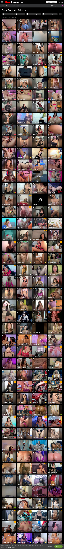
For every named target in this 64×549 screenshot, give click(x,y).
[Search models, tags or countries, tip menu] (62, 5)
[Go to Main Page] (12, 2)
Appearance (8, 14)
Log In (60, 2)
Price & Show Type (33, 14)
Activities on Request (50, 14)
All (60, 14)
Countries (20, 14)
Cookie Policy (11, 547)
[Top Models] (22, 2)
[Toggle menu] (2, 2)
